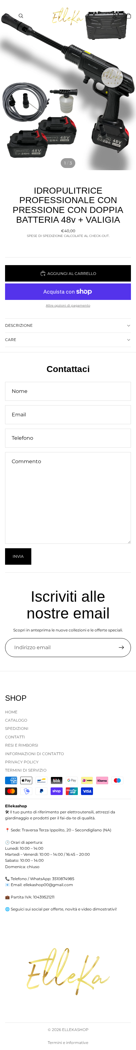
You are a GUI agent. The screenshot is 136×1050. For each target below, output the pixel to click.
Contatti (15, 737)
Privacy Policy (22, 762)
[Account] (114, 16)
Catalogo (16, 720)
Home (11, 711)
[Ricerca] (21, 16)
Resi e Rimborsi (21, 745)
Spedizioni (16, 728)
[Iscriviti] (121, 647)
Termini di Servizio (25, 770)
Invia (18, 556)
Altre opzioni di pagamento (68, 305)
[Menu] (7, 16)
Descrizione (19, 325)
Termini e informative (68, 1042)
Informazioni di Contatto (34, 753)
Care (10, 339)
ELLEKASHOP (75, 1029)
